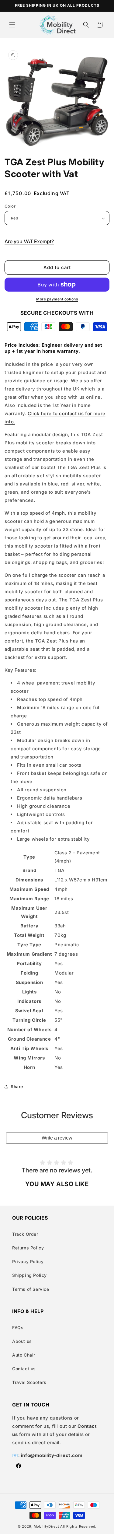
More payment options (57, 299)
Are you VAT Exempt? (29, 241)
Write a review (57, 1137)
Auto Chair (23, 1354)
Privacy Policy (27, 1261)
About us (22, 1341)
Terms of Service (30, 1289)
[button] (12, 24)
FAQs (17, 1327)
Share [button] (17, 1086)
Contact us (24, 1368)
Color (10, 206)
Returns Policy (28, 1247)
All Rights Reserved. (78, 1526)
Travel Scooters (29, 1382)
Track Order (25, 1234)
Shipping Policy (29, 1275)
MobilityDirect (46, 1526)
